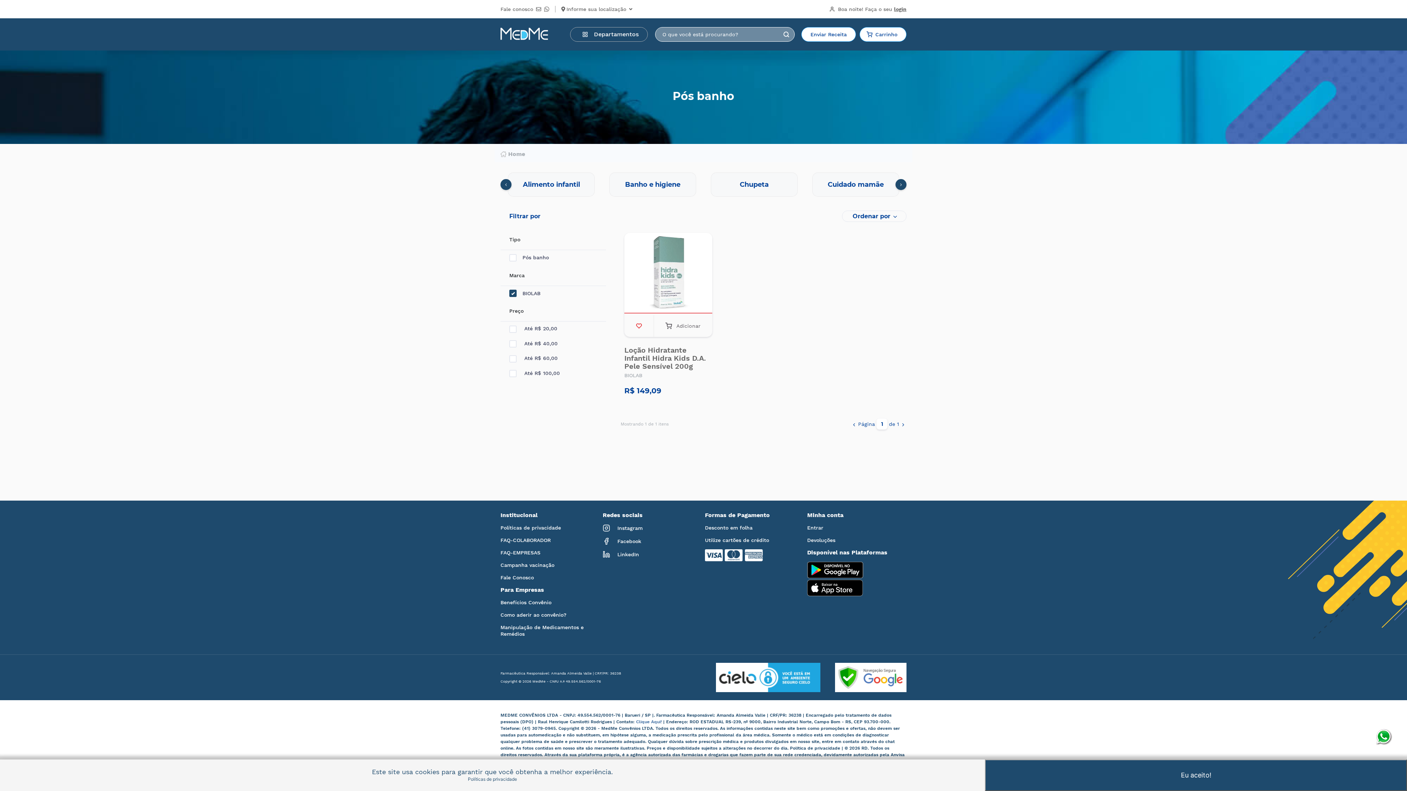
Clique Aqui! (649, 721)
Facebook (629, 541)
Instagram (630, 528)
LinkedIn (628, 554)
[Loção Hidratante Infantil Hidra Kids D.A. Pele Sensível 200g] (668, 274)
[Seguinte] (903, 424)
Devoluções (821, 540)
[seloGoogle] (863, 677)
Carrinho (886, 34)
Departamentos (616, 34)
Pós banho (535, 257)
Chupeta (754, 185)
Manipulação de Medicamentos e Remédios (542, 630)
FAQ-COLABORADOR (526, 540)
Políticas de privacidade (531, 528)
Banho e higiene (652, 185)
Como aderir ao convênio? (533, 615)
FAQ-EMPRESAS (520, 553)
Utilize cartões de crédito (737, 540)
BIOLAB (531, 293)
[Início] (524, 34)
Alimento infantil (551, 185)
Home (516, 154)
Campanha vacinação (527, 565)
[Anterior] (854, 424)
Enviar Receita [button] (828, 34)
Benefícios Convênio (526, 602)
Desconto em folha (729, 528)
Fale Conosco (517, 577)
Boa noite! (872, 9)
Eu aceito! (1196, 775)
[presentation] (506, 184)
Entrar (815, 528)
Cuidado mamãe (856, 185)
